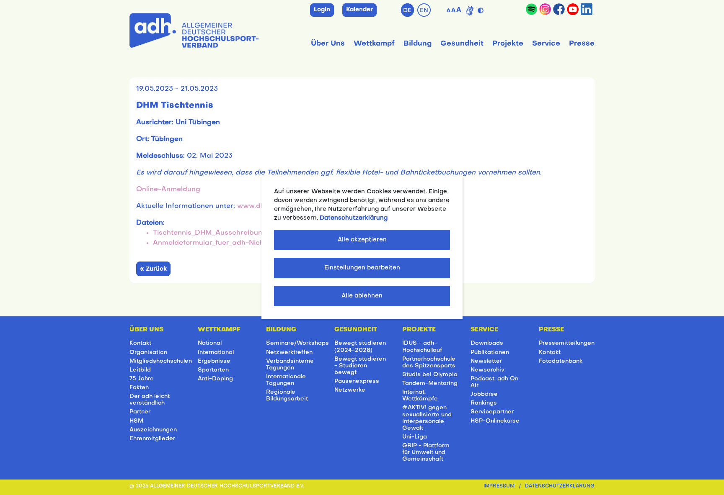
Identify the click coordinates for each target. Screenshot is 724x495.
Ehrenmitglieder (152, 438)
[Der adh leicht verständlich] (469, 11)
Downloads (487, 343)
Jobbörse (484, 394)
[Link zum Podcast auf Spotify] (531, 9)
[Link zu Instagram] (545, 9)
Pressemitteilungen (567, 343)
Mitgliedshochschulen (160, 361)
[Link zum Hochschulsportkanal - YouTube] (573, 9)
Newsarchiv (487, 370)
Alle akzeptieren (362, 240)
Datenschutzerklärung (560, 486)
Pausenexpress (356, 381)
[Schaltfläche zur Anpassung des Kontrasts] (481, 8)
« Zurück (153, 269)
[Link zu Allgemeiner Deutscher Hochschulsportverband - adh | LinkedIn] (588, 9)
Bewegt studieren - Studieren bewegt (360, 366)
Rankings (484, 403)
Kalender (359, 10)
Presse (582, 43)
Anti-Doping (215, 379)
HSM (136, 421)
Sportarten (213, 370)
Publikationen (490, 352)
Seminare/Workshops (297, 343)
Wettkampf (374, 43)
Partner (139, 412)
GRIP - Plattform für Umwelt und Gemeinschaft (426, 452)
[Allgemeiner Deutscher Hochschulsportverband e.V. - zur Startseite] (194, 28)
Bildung (417, 43)
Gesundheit (462, 43)
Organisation (148, 352)
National (210, 343)
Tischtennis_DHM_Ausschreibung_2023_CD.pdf (234, 233)
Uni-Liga (414, 437)
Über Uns (328, 43)
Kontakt (140, 343)
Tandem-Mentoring (430, 383)
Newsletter (486, 361)
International (216, 352)
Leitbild (140, 370)
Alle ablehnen (362, 296)
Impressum (499, 486)
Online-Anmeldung (168, 189)
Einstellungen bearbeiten (362, 268)
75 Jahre (141, 379)
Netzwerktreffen (289, 352)
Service (546, 43)
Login (322, 10)
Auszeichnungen (153, 430)
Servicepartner (492, 412)
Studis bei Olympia (430, 374)
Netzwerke (349, 390)
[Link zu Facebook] (559, 9)
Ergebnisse (214, 361)
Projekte (507, 43)
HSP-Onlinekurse (495, 421)
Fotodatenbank (560, 361)
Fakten (139, 387)
